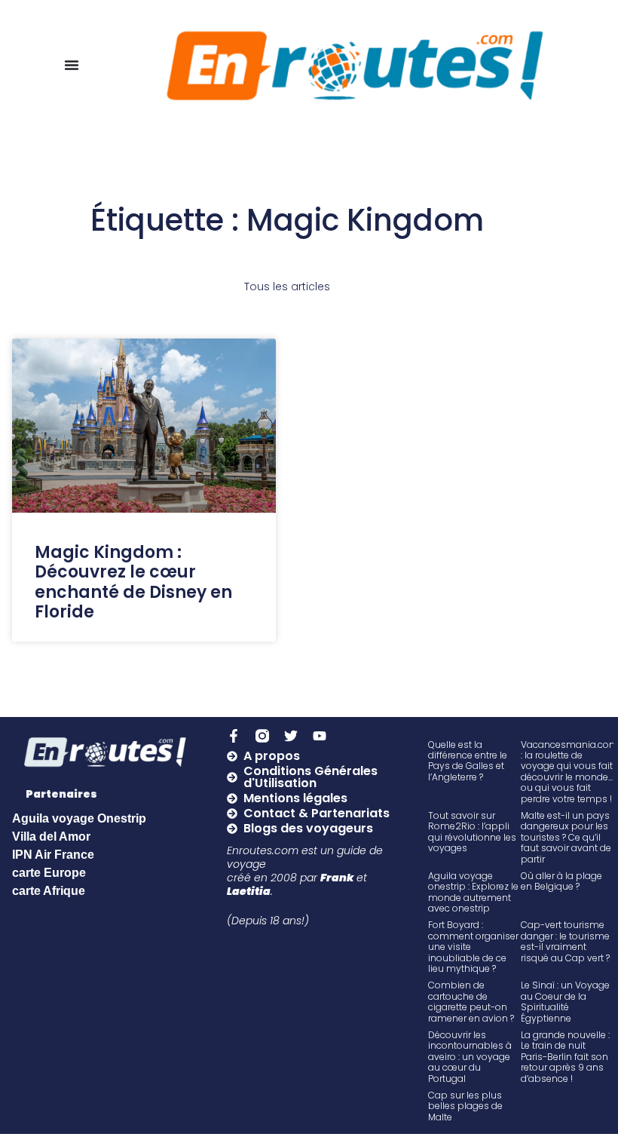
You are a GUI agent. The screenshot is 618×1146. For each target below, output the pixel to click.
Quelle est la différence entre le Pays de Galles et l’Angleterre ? (467, 760)
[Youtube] (319, 736)
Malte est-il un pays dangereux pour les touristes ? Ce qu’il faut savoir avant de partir (566, 837)
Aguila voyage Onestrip (79, 818)
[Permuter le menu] (71, 64)
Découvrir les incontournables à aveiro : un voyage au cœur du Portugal (470, 1056)
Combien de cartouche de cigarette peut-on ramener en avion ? (471, 1001)
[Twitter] (291, 736)
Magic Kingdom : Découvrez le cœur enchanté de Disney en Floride (133, 582)
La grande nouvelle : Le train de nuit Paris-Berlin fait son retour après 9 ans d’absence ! (565, 1056)
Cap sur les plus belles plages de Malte (465, 1106)
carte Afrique (48, 890)
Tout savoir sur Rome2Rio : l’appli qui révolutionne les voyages (472, 831)
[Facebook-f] (233, 736)
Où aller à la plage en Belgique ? (561, 881)
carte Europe (49, 872)
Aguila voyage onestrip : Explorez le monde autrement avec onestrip (473, 892)
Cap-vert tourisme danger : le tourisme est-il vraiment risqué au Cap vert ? (565, 941)
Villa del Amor (51, 836)
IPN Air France (53, 854)
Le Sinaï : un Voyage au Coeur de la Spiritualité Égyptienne (565, 1001)
